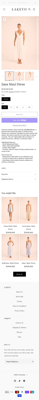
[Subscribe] (32, 361)
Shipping (11, 91)
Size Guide (19, 296)
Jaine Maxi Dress (28, 263)
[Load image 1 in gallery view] (9, 76)
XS (6, 107)
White (7, 99)
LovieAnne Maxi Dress (28, 227)
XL (30, 107)
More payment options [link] (19, 125)
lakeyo (22, 387)
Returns (19, 332)
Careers (19, 301)
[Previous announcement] (4, 2)
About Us (19, 292)
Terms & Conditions (19, 306)
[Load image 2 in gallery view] (19, 76)
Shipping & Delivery (19, 327)
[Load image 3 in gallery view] (29, 76)
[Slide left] (2, 76)
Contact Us (19, 323)
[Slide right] (36, 76)
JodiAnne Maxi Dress (10, 263)
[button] (4, 9)
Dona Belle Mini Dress (10, 227)
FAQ (19, 337)
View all (19, 274)
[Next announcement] (35, 2)
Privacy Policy (19, 311)
